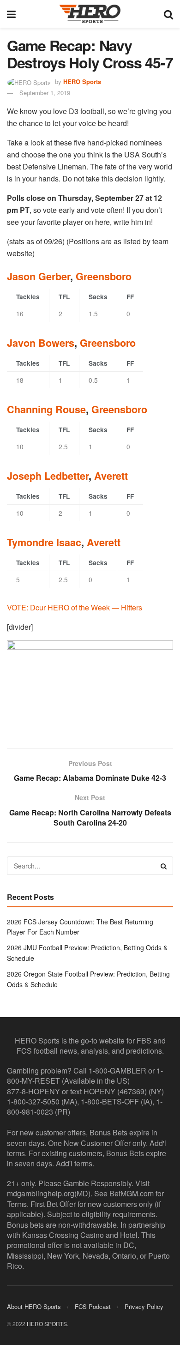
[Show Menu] (11, 14)
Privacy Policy (144, 1306)
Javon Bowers (40, 343)
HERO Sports (82, 81)
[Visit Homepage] (90, 14)
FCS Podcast (93, 1306)
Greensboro (104, 276)
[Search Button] (168, 14)
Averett (111, 476)
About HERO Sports (34, 1306)
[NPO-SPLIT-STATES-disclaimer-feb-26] (90, 686)
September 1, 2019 (44, 92)
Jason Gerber (38, 276)
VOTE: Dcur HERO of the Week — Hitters (74, 607)
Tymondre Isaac (44, 542)
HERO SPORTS (47, 1323)
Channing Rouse (46, 409)
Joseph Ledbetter (48, 476)
